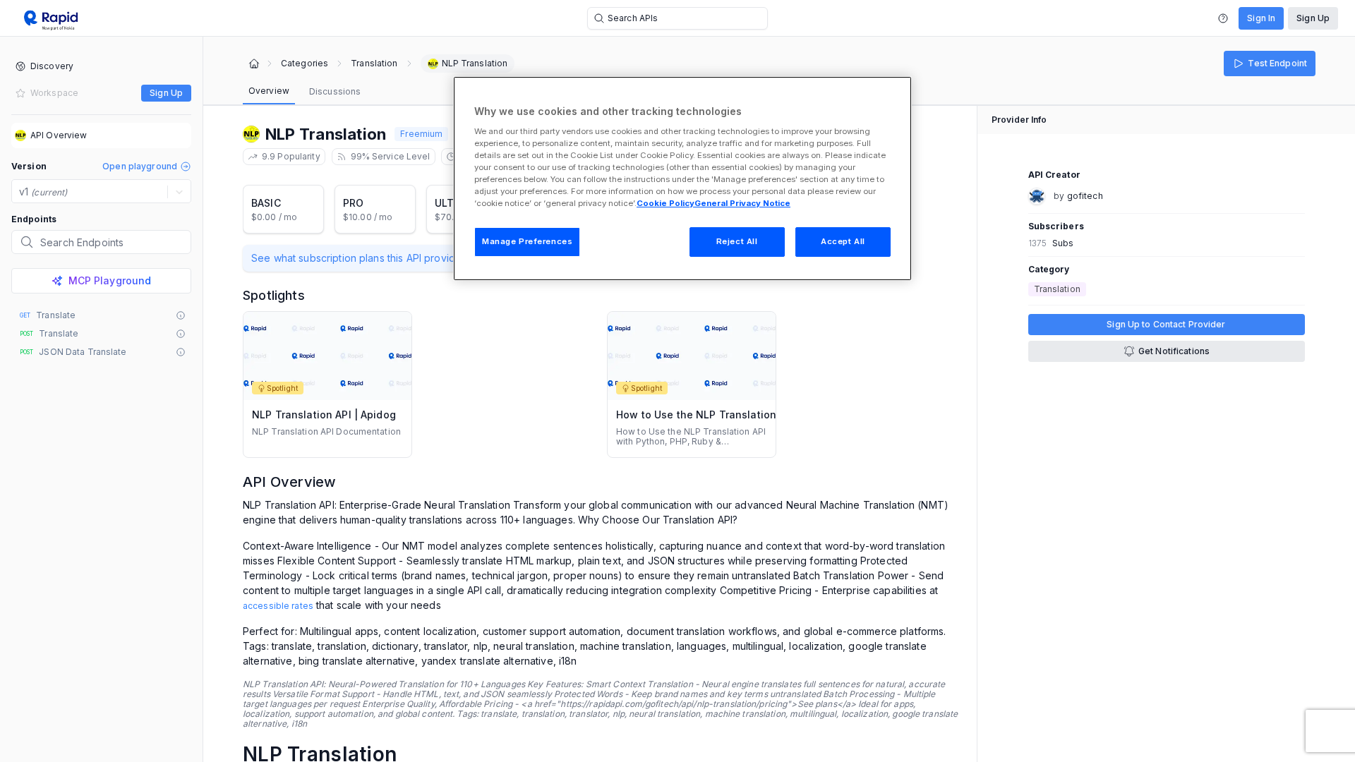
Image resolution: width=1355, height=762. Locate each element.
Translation (374, 63)
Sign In (1261, 18)
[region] (682, 178)
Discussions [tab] (335, 91)
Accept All (843, 241)
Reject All (737, 241)
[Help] (1223, 18)
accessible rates (278, 605)
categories (304, 63)
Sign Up (1313, 18)
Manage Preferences (527, 241)
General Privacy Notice (742, 203)
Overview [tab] (268, 90)
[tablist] (304, 91)
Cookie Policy (665, 203)
